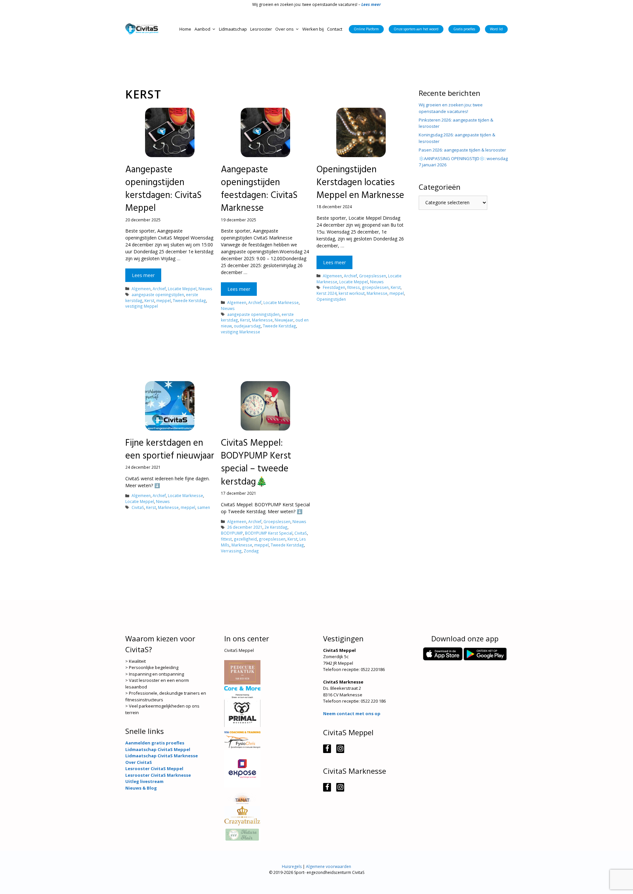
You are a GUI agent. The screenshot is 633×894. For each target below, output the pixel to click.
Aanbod (202, 29)
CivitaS (138, 507)
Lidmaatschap (233, 29)
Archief (159, 288)
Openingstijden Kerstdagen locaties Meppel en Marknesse (360, 182)
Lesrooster (261, 29)
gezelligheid (245, 539)
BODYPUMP (232, 533)
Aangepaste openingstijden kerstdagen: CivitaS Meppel (163, 189)
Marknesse (262, 319)
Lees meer (143, 275)
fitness (353, 287)
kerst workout (352, 293)
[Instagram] (340, 748)
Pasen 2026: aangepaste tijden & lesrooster (462, 150)
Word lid (496, 29)
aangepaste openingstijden (158, 294)
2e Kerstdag (275, 527)
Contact (334, 29)
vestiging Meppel (141, 306)
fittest (226, 539)
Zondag (251, 550)
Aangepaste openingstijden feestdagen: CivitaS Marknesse (259, 189)
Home (185, 29)
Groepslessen (372, 275)
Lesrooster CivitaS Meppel (154, 768)
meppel (163, 300)
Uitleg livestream (144, 781)
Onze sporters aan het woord (416, 29)
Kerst (149, 300)
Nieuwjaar (284, 319)
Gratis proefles (464, 29)
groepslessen (375, 287)
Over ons (284, 29)
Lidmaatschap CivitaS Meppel (157, 749)
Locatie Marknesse (281, 302)
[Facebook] (327, 748)
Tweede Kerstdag (189, 300)
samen (203, 507)
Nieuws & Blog (141, 788)
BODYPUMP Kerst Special (268, 533)
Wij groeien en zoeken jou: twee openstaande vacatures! (451, 108)
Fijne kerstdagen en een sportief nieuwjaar (169, 449)
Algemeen (141, 288)
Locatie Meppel (182, 288)
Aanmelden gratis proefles (154, 743)
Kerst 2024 (326, 293)
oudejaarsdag (247, 325)
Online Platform (366, 29)
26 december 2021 (244, 527)
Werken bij (313, 29)
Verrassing (231, 550)
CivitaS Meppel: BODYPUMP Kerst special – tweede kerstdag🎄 (256, 462)
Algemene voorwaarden (328, 866)
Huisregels (292, 866)
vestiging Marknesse (240, 331)
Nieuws (205, 288)
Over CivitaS (138, 762)
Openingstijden (331, 299)
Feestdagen (334, 287)
